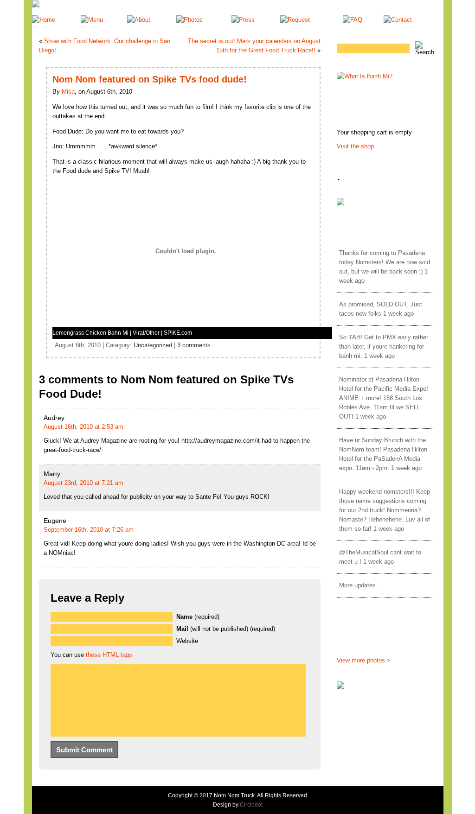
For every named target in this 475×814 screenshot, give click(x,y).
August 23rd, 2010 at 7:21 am (83, 482)
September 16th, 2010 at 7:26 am (89, 529)
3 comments (194, 345)
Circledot (251, 804)
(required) (197, 616)
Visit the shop (355, 146)
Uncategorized (153, 345)
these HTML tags (109, 654)
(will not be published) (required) (225, 628)
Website (187, 640)
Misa (68, 91)
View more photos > (364, 660)
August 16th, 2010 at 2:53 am (83, 426)
